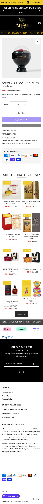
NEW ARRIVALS (37, 322)
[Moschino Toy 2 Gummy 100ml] (31, 288)
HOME (4, 322)
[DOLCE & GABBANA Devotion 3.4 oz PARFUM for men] (31, 222)
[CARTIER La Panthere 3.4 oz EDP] (11, 222)
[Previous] (3, 10)
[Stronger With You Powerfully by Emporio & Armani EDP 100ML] (11, 290)
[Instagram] (19, 372)
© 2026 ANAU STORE (8, 501)
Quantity (5, 104)
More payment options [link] (21, 125)
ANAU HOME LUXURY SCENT (19, 322)
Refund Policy (6, 396)
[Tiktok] (23, 372)
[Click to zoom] (37, 42)
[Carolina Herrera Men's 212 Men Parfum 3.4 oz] (31, 189)
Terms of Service (7, 393)
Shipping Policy (7, 399)
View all (21, 314)
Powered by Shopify (22, 501)
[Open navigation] (6, 23)
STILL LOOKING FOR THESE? (21, 175)
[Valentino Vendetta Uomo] (31, 257)
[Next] (39, 10)
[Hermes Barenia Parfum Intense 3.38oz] (11, 189)
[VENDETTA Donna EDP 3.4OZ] (11, 257)
